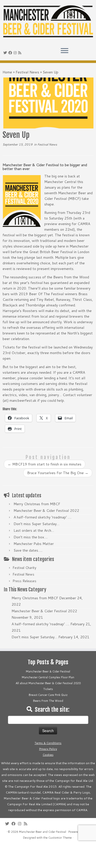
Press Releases (24, 581)
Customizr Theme (60, 838)
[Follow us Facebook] (11, 52)
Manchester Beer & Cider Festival (48, 671)
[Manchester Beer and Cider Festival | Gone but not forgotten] (48, 22)
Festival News (27, 72)
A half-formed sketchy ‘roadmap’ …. (42, 517)
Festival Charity (24, 567)
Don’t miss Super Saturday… (36, 523)
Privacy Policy (48, 749)
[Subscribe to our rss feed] (20, 52)
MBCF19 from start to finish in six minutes (44, 464)
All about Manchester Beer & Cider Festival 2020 (48, 683)
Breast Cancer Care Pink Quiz (48, 695)
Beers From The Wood (48, 701)
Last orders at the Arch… (34, 530)
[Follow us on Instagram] (16, 52)
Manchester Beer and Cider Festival (42, 832)
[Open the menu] (64, 51)
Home (7, 72)
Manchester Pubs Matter (34, 543)
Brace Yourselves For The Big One (57, 472)
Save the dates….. (28, 550)
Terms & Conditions (48, 743)
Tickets (48, 689)
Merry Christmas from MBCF (37, 504)
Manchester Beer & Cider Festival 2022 (46, 510)
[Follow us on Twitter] (5, 52)
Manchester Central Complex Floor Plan (48, 677)
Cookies (48, 755)
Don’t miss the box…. (31, 537)
